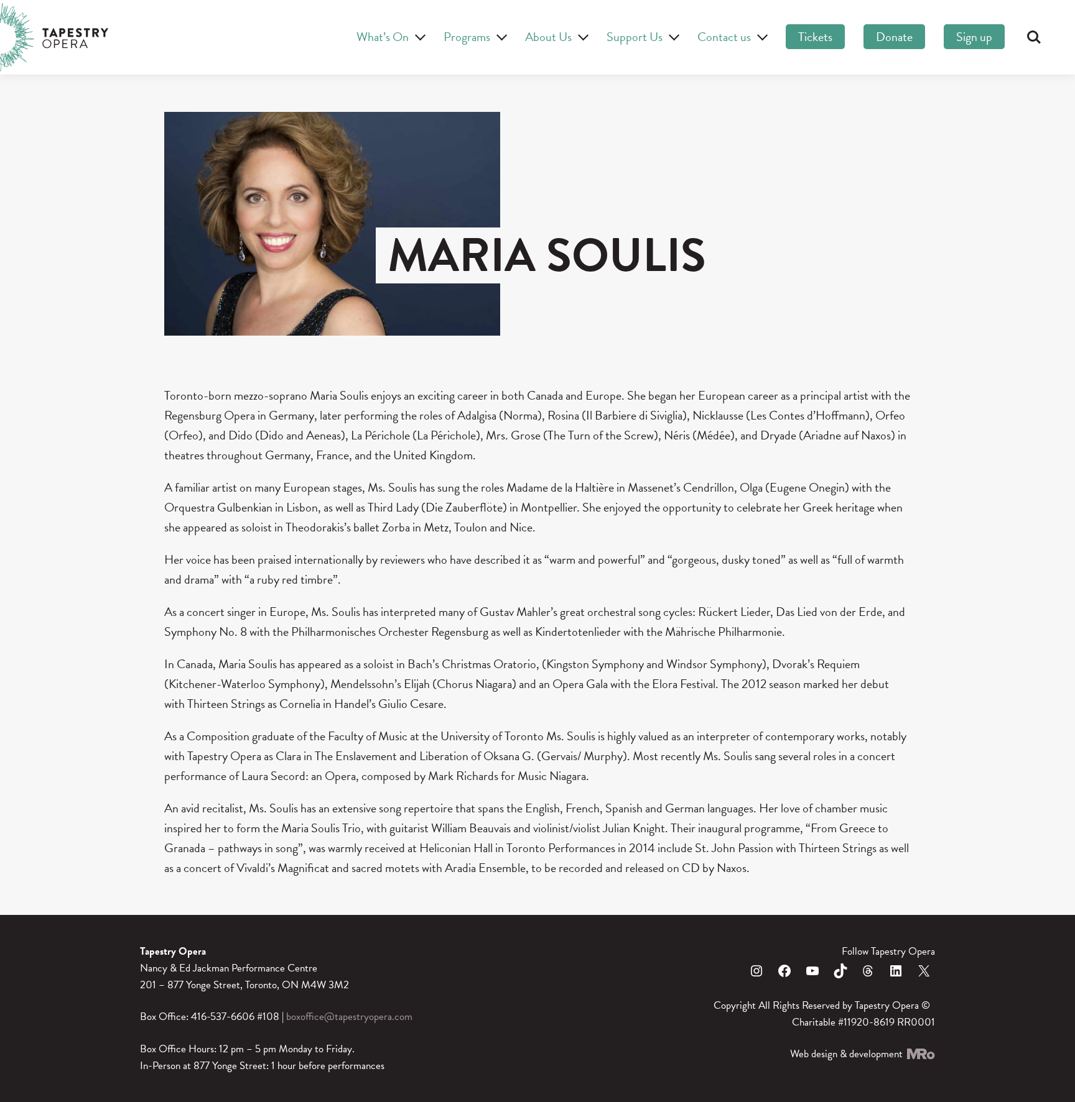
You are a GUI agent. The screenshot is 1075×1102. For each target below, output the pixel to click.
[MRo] (920, 1054)
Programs (467, 36)
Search (1034, 37)
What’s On (382, 36)
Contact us (724, 36)
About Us (548, 36)
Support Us (635, 36)
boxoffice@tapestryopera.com (349, 1016)
